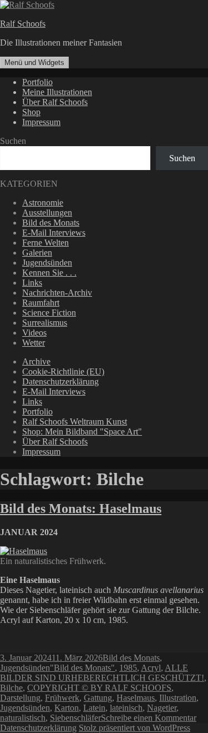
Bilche (11, 687)
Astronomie (42, 202)
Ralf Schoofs (22, 23)
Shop (31, 112)
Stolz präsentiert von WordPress (134, 727)
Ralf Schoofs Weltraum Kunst (74, 421)
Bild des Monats (50, 222)
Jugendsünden (47, 262)
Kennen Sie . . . (49, 272)
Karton (66, 707)
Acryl (151, 667)
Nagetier (161, 707)
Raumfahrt (40, 302)
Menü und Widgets (34, 62)
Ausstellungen (47, 212)
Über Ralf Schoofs (55, 102)
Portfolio (37, 82)
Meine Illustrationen (57, 92)
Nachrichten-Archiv (57, 292)
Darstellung (20, 697)
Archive (36, 361)
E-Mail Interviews (53, 232)
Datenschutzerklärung (60, 381)
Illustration (177, 697)
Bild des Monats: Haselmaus (80, 508)
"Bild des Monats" (82, 667)
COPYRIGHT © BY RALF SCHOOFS (99, 687)
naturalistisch (22, 717)
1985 (128, 667)
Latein (94, 707)
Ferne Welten (45, 242)
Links (32, 282)
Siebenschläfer (75, 717)
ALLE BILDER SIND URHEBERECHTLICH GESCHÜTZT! (102, 672)
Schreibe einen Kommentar (148, 717)
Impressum (41, 122)
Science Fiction (49, 312)
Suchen (13, 141)
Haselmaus (135, 697)
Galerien (37, 252)
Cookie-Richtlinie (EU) (63, 371)
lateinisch (126, 707)
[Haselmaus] (23, 551)
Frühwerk (62, 697)
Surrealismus (44, 322)
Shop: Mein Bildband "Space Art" (82, 431)
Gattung (98, 697)
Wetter (33, 342)
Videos (34, 332)
